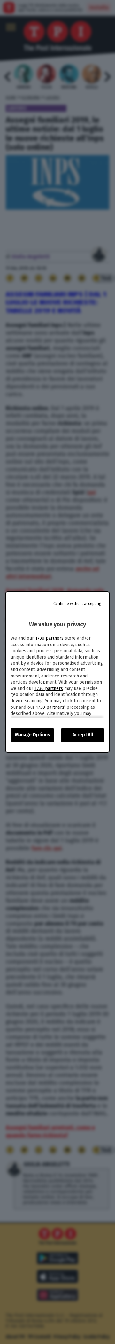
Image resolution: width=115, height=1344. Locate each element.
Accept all (83, 735)
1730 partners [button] (49, 638)
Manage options (32, 735)
